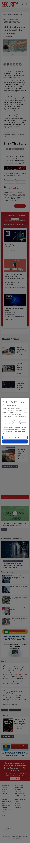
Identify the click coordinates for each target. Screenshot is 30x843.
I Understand (15, 441)
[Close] (27, 399)
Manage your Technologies (15, 437)
